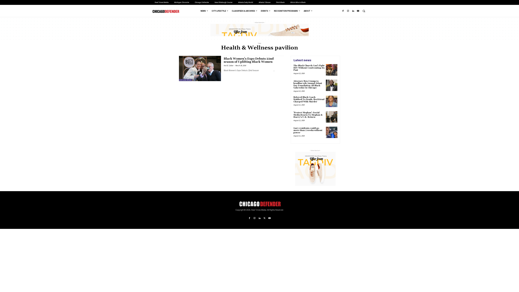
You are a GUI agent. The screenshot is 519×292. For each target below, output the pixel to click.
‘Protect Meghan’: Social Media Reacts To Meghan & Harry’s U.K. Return (307, 114)
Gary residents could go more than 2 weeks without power (307, 130)
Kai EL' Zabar (228, 65)
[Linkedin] (353, 11)
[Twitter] (264, 218)
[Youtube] (358, 11)
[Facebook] (343, 11)
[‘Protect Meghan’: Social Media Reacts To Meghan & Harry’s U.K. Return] (331, 117)
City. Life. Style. (185, 80)
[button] (364, 11)
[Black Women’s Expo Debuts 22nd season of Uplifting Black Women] (200, 68)
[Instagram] (348, 11)
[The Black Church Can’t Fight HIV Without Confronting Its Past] (331, 70)
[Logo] (259, 204)
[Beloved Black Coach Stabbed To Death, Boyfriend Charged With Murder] (331, 101)
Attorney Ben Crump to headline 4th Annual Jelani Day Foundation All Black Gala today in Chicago (307, 84)
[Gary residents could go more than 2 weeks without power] (331, 132)
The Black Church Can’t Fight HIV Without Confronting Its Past (309, 67)
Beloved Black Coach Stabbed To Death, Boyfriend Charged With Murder (308, 99)
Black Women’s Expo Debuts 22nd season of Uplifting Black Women (249, 60)
